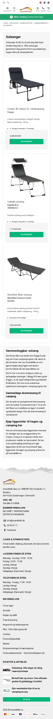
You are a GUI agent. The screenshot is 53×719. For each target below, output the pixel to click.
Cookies (6, 634)
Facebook (11, 530)
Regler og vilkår (10, 615)
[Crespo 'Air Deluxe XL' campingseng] (26, 84)
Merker (6, 644)
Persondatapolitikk (11, 639)
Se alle (26, 699)
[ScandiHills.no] (26, 9)
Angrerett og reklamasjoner (16, 625)
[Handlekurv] (49, 8)
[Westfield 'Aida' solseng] (26, 270)
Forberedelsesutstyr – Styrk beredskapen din (24, 653)
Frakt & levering (10, 620)
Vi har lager (8, 606)
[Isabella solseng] (26, 177)
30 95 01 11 (8, 3)
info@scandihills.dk (4, 3)
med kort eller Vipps (28, 17)
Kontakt (6, 610)
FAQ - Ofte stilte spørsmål (15, 629)
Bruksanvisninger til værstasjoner (18, 648)
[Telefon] (43, 8)
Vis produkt (26, 142)
